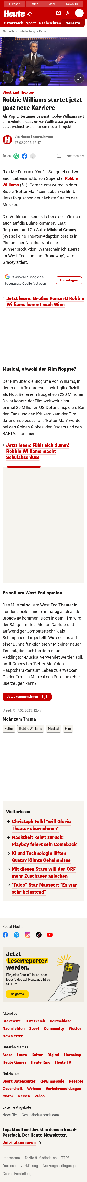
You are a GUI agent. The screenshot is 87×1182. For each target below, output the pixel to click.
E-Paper (14, 4)
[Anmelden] (68, 13)
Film (68, 728)
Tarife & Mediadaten (41, 1157)
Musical (53, 728)
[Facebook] (24, 156)
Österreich (13, 23)
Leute (22, 1055)
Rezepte (76, 1081)
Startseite (8, 31)
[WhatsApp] (16, 156)
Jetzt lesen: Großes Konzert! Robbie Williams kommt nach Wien (45, 302)
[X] (16, 934)
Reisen (24, 1096)
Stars (7, 1055)
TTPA (65, 1157)
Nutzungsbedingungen (60, 1165)
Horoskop (72, 1055)
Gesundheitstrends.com (40, 1115)
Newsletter (13, 1036)
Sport (31, 23)
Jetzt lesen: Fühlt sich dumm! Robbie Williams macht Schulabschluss (37, 451)
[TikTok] (39, 934)
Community (54, 1028)
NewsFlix (72, 4)
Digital (53, 1055)
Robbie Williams (30, 728)
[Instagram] (27, 934)
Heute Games (14, 1062)
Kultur (43, 31)
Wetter (75, 1028)
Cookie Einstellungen (19, 1173)
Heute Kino (40, 1062)
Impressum (11, 1157)
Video (40, 1096)
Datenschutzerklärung (20, 1165)
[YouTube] (50, 934)
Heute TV (63, 1062)
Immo (34, 4)
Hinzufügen (69, 280)
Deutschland (60, 1021)
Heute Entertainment (36, 137)
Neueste (72, 23)
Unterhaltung (27, 31)
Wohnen (34, 1088)
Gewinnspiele (52, 1081)
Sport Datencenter (19, 1081)
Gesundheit (13, 1088)
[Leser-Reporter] (58, 13)
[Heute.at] (14, 13)
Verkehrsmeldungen (63, 1088)
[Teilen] (33, 156)
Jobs (52, 4)
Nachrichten (14, 1028)
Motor (8, 1096)
